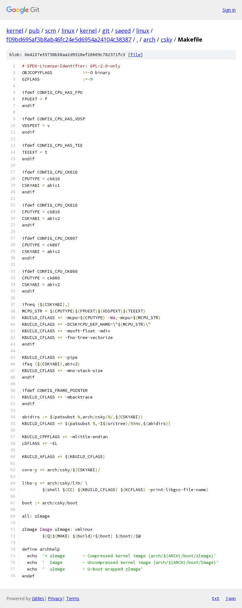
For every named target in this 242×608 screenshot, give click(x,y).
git (106, 30)
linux (67, 30)
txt (215, 598)
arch (149, 39)
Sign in (229, 10)
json (231, 598)
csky (166, 39)
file (135, 54)
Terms (72, 598)
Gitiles (38, 598)
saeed (123, 30)
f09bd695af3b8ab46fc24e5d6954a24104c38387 (68, 39)
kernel (14, 30)
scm (50, 30)
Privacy (55, 598)
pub (34, 30)
